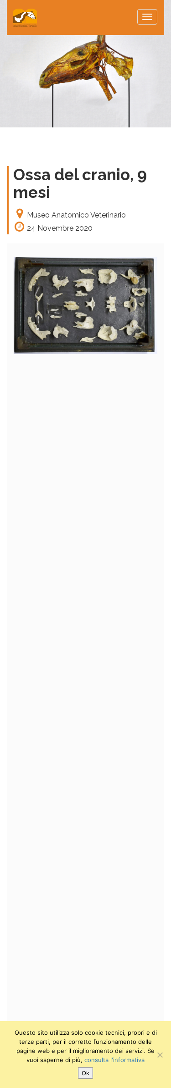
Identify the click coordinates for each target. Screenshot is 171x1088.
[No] (159, 1054)
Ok (85, 1073)
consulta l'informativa (114, 1059)
